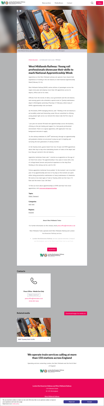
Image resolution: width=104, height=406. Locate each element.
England (31, 212)
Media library (59, 3)
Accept (89, 402)
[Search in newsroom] (92, 3)
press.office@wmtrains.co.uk (34, 298)
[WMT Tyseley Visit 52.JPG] (34, 327)
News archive (46, 3)
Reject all (71, 402)
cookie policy (15, 404)
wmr (33, 204)
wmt (30, 204)
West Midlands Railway (52, 396)
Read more (52, 249)
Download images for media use (76, 313)
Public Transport (34, 196)
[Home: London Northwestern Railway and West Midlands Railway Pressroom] (13, 3)
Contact (69, 3)
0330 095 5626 (34, 301)
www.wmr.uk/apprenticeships (48, 188)
